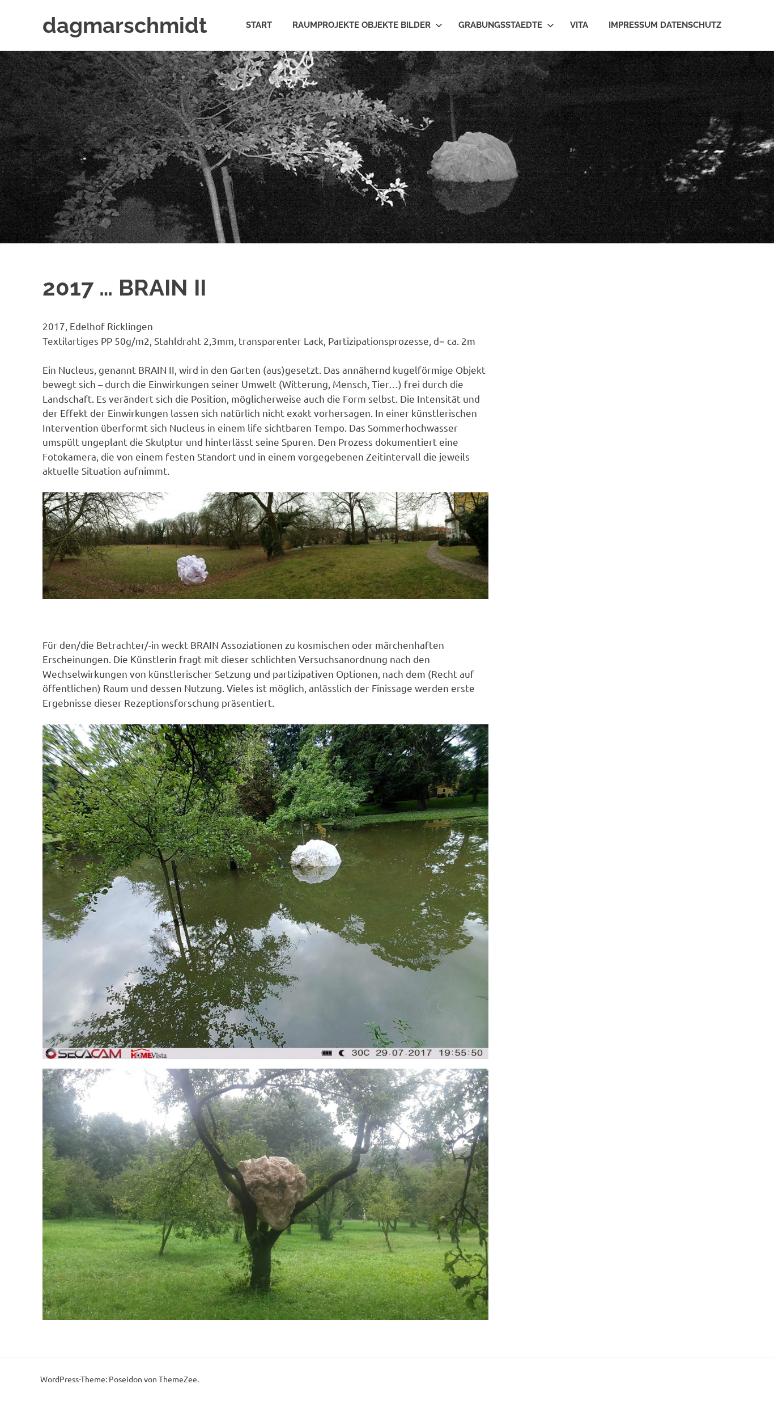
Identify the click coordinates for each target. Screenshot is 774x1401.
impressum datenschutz (665, 25)
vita (579, 25)
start (259, 25)
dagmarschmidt (124, 25)
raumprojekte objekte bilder (361, 25)
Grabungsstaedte (500, 25)
